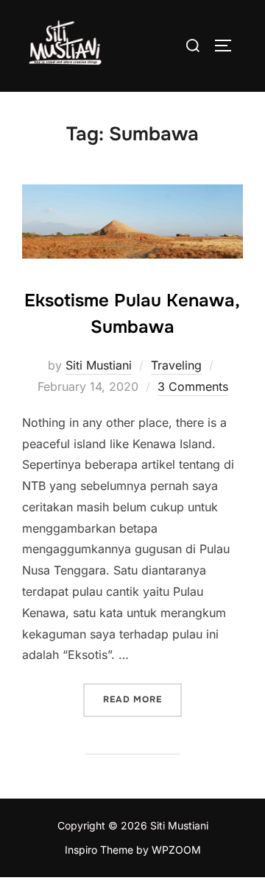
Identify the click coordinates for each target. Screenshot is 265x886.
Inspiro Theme (99, 849)
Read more (142, 699)
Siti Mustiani (99, 365)
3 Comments (193, 386)
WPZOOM (176, 849)
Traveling (176, 365)
